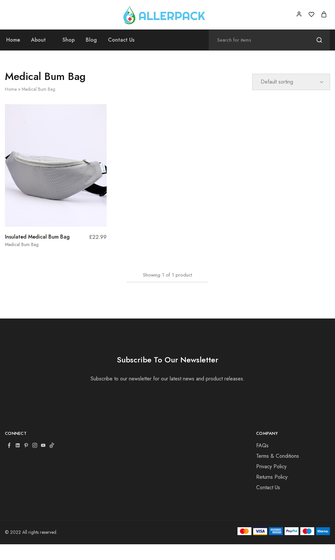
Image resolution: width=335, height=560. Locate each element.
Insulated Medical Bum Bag (37, 237)
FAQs (262, 445)
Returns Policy (272, 477)
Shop (68, 40)
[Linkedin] (17, 446)
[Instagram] (34, 446)
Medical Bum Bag (22, 244)
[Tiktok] (51, 446)
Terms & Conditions (277, 456)
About (38, 40)
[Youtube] (43, 446)
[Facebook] (9, 446)
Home (13, 40)
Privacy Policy (271, 466)
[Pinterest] (26, 446)
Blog (91, 40)
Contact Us (121, 40)
